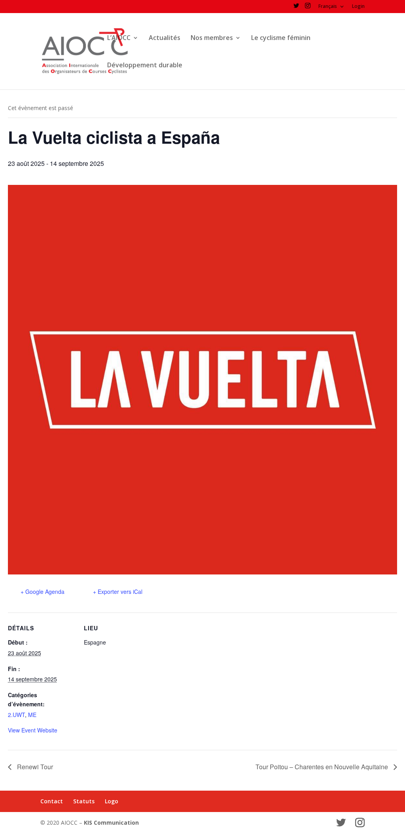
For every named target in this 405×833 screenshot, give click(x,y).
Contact (51, 801)
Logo (111, 801)
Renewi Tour (34, 766)
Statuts (84, 801)
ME (32, 715)
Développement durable (144, 65)
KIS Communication (111, 822)
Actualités (164, 38)
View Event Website (32, 730)
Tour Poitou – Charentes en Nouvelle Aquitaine (322, 766)
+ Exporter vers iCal (117, 591)
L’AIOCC (119, 38)
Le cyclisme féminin (280, 38)
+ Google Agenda (42, 591)
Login (358, 7)
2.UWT (16, 715)
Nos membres (212, 38)
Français (327, 7)
